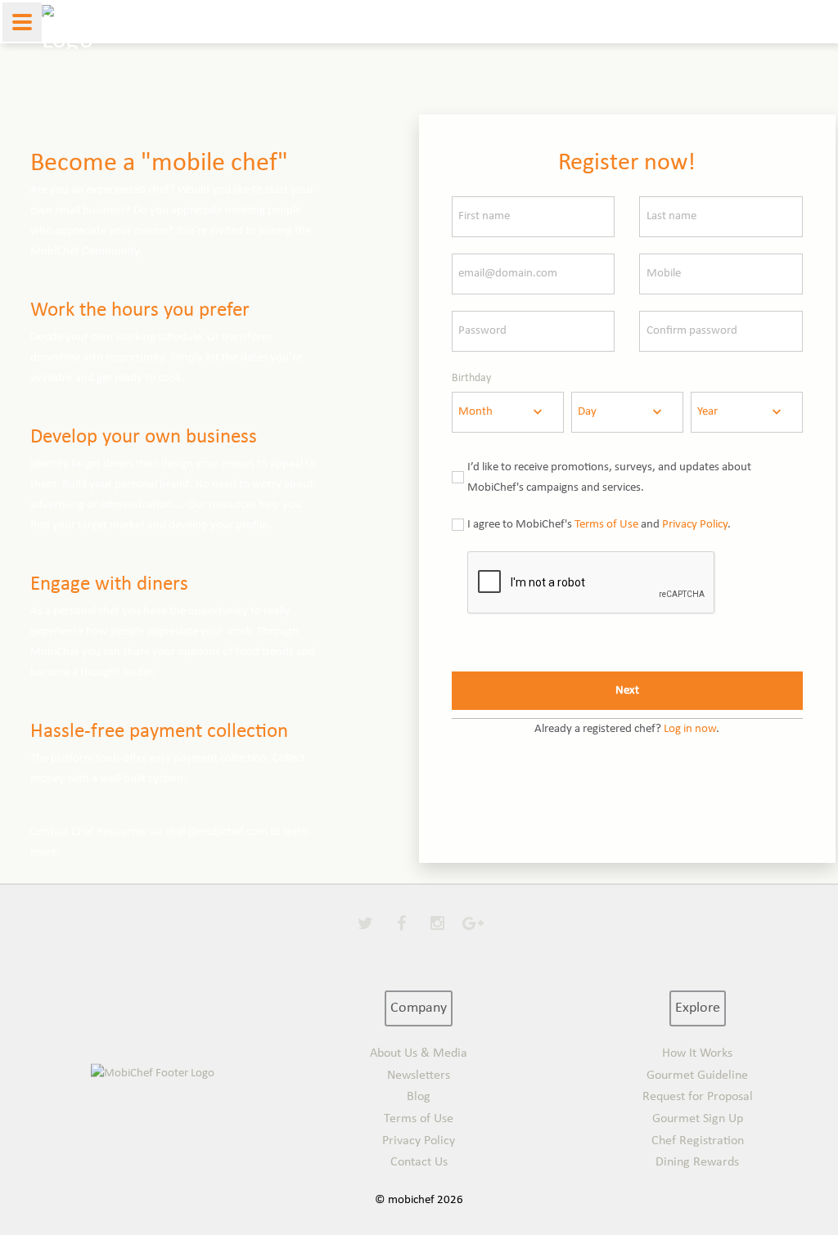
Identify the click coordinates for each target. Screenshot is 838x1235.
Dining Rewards (697, 1162)
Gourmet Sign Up (697, 1118)
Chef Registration (697, 1140)
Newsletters (418, 1075)
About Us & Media (418, 1053)
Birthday (471, 378)
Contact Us (419, 1162)
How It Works (697, 1053)
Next (627, 691)
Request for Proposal (697, 1096)
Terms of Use (606, 525)
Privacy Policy (695, 525)
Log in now (690, 729)
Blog (418, 1096)
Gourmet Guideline (697, 1075)
